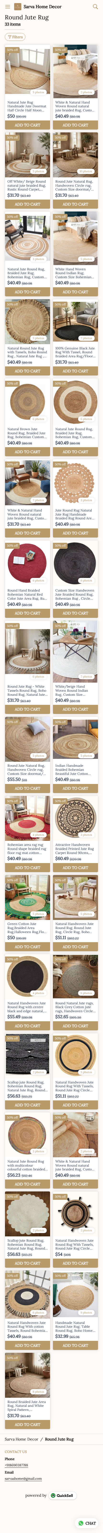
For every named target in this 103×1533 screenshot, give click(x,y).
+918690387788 (16, 1465)
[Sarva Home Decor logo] (17, 6)
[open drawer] (8, 6)
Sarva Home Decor (43, 6)
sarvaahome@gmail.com (23, 1478)
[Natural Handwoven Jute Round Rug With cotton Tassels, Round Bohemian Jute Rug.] (28, 1310)
